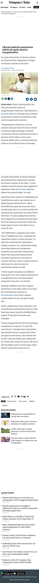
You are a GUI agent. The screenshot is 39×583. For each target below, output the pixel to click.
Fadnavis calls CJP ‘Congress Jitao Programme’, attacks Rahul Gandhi (16, 561)
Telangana (13, 7)
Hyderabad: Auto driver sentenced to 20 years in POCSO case (18, 544)
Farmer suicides (23, 401)
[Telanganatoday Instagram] (21, 396)
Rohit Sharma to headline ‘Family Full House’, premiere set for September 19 (18, 517)
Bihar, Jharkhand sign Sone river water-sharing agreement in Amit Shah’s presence (18, 527)
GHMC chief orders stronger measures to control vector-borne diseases (23, 431)
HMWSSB (31, 401)
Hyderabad (4, 7)
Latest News (7, 492)
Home (2, 12)
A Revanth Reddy (11, 401)
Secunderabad (7, 295)
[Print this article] (35, 99)
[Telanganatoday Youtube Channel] (19, 396)
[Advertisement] (19, 372)
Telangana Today (8, 68)
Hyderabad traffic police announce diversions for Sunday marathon (24, 422)
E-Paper (36, 7)
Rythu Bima (21, 189)
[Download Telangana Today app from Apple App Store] (27, 99)
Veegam (27, 579)
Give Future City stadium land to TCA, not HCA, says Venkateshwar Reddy (19, 552)
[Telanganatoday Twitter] (15, 397)
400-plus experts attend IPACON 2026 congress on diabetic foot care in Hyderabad (24, 440)
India (29, 7)
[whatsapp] (2, 98)
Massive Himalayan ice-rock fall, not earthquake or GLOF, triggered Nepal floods (20, 498)
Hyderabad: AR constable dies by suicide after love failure (23, 415)
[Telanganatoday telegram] (27, 396)
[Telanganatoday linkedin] (25, 396)
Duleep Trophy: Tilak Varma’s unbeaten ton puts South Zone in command (18, 536)
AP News (22, 7)
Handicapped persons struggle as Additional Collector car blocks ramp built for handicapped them (20, 508)
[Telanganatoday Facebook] (12, 396)
